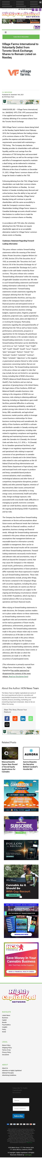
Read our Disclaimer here (18, 677)
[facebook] (33, 10)
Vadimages (28, 1155)
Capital (4, 1020)
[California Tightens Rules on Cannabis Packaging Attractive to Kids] (31, 753)
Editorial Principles (8, 1073)
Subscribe (18, 1116)
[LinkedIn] (23, 719)
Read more (29, 1142)
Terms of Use (6, 1050)
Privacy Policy (6, 1052)
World (4, 1032)
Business (5, 1018)
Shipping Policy (7, 1047)
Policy (4, 1029)
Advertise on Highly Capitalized (12, 1070)
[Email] (7, 725)
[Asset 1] (21, 13)
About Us (5, 1068)
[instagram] (36, 10)
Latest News (6, 1015)
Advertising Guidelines (9, 1075)
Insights (4, 1027)
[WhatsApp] (30, 719)
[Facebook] (7, 719)
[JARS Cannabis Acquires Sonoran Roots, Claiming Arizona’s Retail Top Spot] (10, 753)
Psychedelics (6, 1025)
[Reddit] (15, 719)
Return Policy (6, 1045)
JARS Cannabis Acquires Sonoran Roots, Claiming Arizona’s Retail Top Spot (9, 767)
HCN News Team (9, 97)
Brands (4, 1022)
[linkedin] (40, 10)
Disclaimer (5, 1054)
